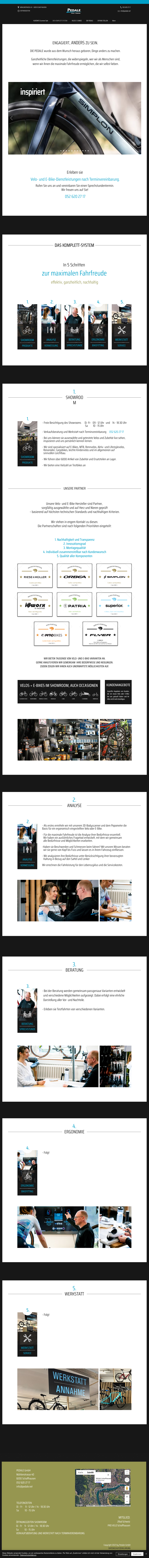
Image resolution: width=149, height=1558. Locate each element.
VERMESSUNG (27, 865)
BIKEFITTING (27, 1191)
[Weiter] (138, 118)
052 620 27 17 (116, 431)
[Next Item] (127, 740)
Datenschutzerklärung (28, 1555)
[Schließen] (146, 1554)
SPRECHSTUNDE (27, 1029)
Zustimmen (137, 1554)
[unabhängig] (63, 150)
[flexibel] (77, 150)
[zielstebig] (88, 150)
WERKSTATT (27, 1347)
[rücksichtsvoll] (85, 150)
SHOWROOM (27, 456)
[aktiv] (66, 150)
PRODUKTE (27, 462)
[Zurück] (11, 118)
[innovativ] (80, 150)
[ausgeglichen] (74, 150)
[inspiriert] (71, 150)
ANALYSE (27, 859)
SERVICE (27, 1353)
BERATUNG (27, 1023)
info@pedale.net (24, 1486)
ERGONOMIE (27, 1185)
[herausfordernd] (82, 150)
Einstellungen (123, 1554)
